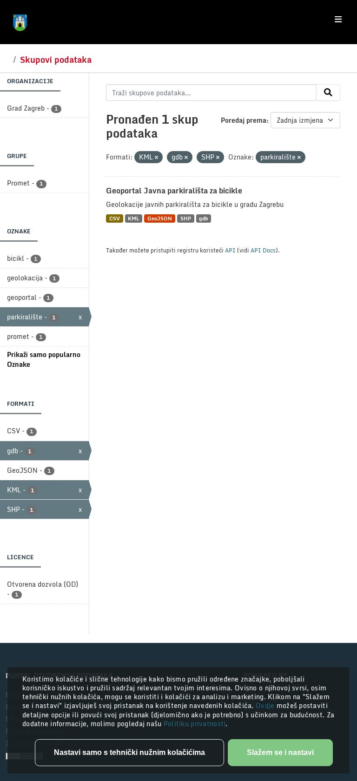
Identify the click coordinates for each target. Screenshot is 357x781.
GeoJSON (159, 218)
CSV (114, 218)
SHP (185, 218)
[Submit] (328, 92)
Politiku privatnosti (195, 723)
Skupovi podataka (56, 59)
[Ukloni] (156, 157)
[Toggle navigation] (338, 19)
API (230, 250)
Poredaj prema (243, 120)
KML (133, 218)
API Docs (263, 250)
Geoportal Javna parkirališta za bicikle (174, 191)
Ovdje (266, 705)
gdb (203, 218)
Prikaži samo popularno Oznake (43, 359)
